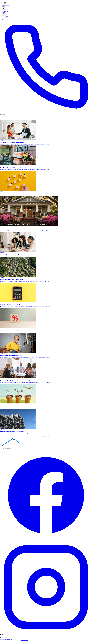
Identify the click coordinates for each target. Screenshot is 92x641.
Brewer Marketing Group (24, 640)
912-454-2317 (19, 0)
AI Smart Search (6, 11)
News (3, 19)
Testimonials (4, 18)
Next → (49, 436)
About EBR (6, 16)
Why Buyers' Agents (5, 5)
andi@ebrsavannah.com (8, 639)
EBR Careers (6, 17)
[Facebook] (46, 540)
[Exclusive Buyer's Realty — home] (3, 3)
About (3, 13)
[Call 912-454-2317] (46, 112)
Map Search (6, 10)
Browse (3, 12)
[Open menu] (0, 113)
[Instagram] (46, 632)
